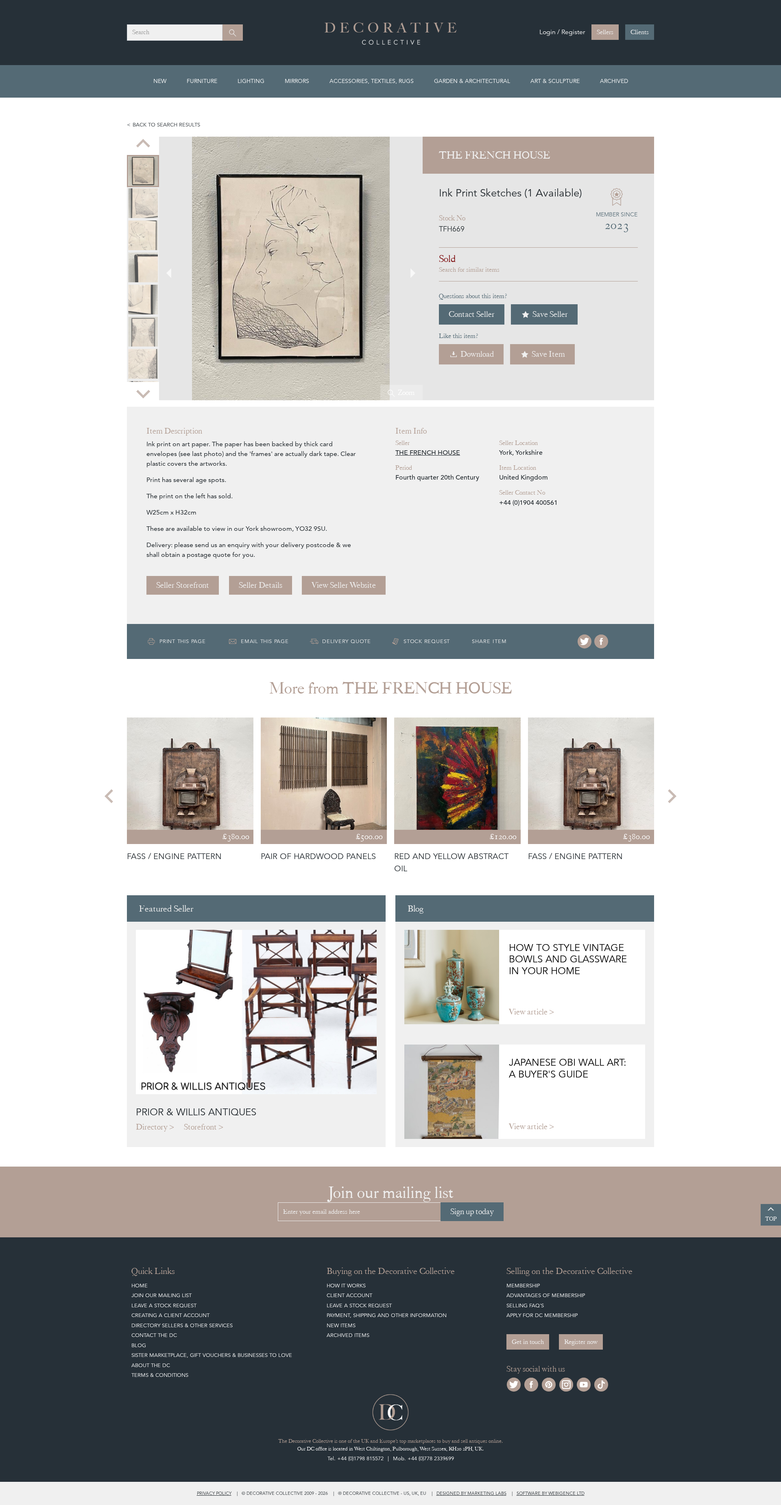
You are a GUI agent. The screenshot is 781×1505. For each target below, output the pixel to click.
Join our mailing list (161, 1295)
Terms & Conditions (159, 1375)
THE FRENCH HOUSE (427, 453)
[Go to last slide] (110, 796)
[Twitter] (584, 641)
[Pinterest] (548, 1383)
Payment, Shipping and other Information (387, 1315)
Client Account (349, 1295)
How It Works (346, 1285)
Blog (138, 1345)
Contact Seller (472, 314)
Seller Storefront (182, 585)
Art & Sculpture (555, 81)
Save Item (548, 354)
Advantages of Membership (545, 1295)
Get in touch (528, 1342)
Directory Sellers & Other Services (182, 1325)
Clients (639, 32)
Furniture (202, 81)
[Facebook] (601, 641)
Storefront (200, 1127)
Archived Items (348, 1335)
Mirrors (297, 81)
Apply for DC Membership (542, 1315)
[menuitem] (143, 171)
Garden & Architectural (472, 81)
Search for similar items (469, 270)
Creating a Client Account (170, 1315)
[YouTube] (583, 1383)
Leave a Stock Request (163, 1305)
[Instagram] (566, 1383)
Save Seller (550, 314)
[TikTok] (601, 1383)
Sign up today (472, 1211)
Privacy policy (214, 1493)
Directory (152, 1127)
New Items (341, 1325)
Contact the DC (154, 1335)
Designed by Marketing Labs (471, 1493)
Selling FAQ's (525, 1305)
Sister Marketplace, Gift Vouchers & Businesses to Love (211, 1355)
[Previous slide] (143, 144)
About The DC (150, 1365)
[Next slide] (143, 393)
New (159, 81)
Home (139, 1285)
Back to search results (166, 124)
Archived (614, 81)
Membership (523, 1285)
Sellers (605, 32)
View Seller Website (344, 585)
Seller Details (260, 585)
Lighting (251, 81)
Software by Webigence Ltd (551, 1493)
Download (477, 354)
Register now (581, 1342)
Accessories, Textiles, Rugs (371, 81)
